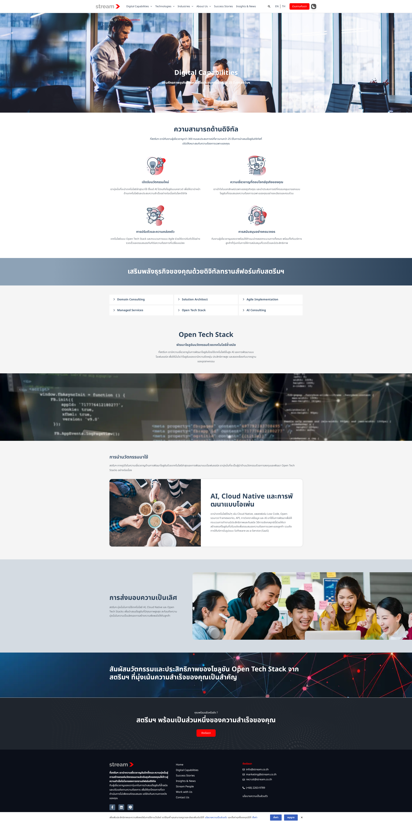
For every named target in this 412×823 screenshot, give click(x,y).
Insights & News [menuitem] (186, 781)
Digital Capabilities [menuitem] (187, 770)
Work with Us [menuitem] (184, 792)
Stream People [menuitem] (185, 786)
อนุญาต (291, 817)
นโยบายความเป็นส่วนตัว (216, 817)
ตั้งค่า (254, 817)
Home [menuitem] (179, 765)
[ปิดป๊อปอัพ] (302, 817)
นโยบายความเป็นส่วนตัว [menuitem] (255, 796)
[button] (150, 6)
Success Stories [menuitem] (185, 776)
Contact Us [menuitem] (182, 797)
